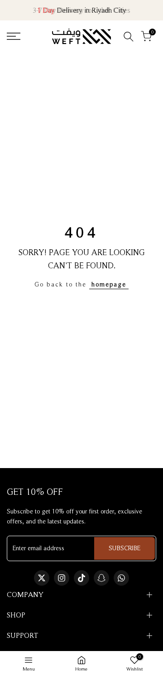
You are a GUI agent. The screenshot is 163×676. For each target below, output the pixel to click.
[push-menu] (13, 36)
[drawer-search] (129, 36)
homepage (108, 284)
